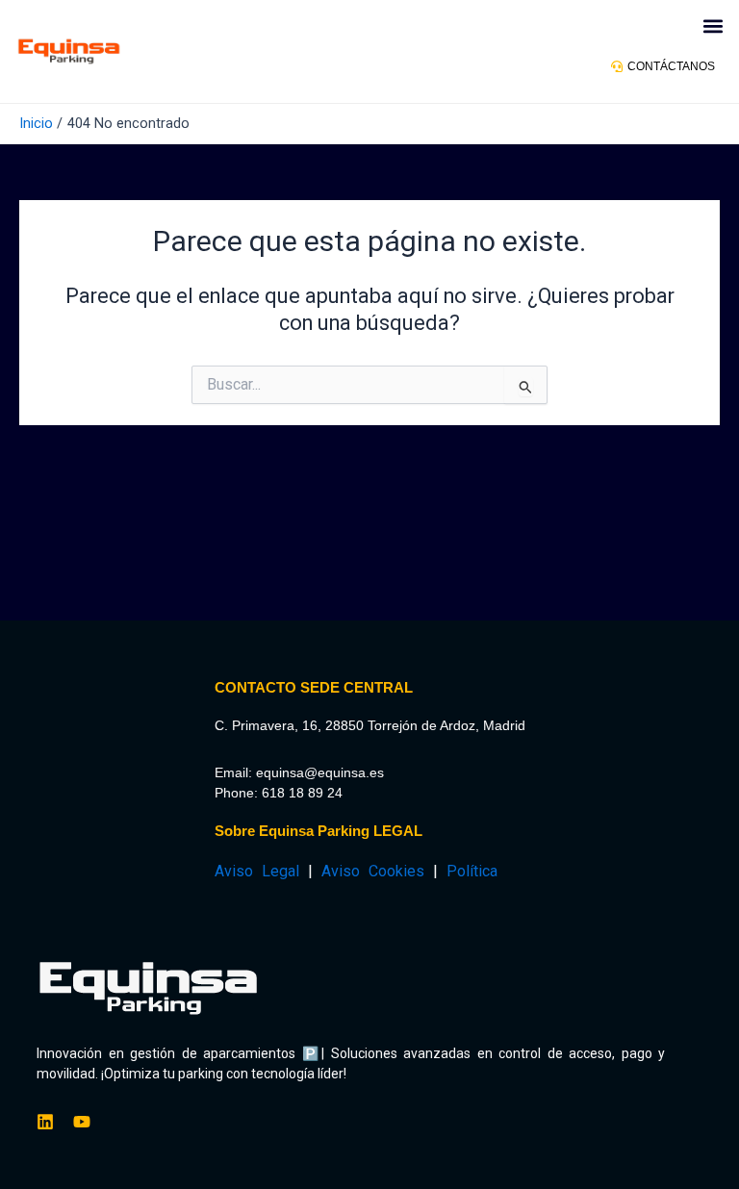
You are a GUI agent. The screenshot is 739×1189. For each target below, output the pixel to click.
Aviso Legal (257, 871)
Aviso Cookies (372, 871)
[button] (713, 25)
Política (471, 871)
